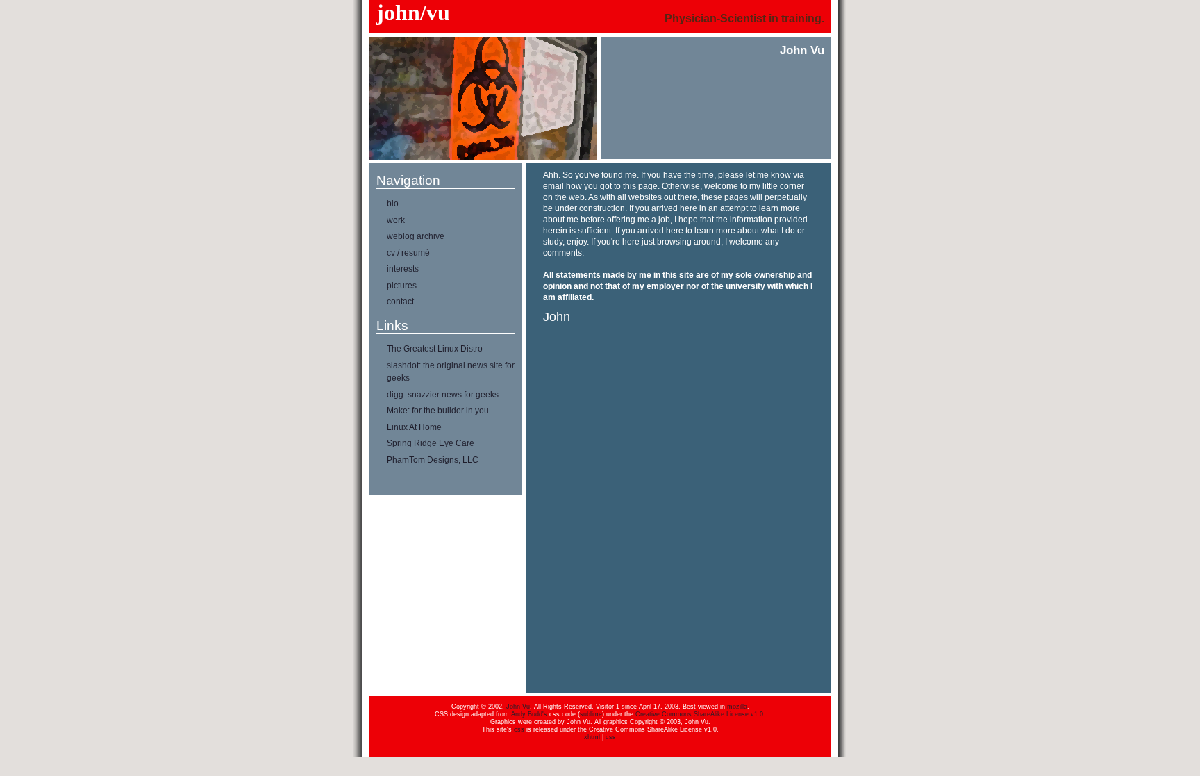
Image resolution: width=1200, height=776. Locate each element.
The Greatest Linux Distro (435, 349)
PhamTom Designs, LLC (432, 460)
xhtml (592, 737)
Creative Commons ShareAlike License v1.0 (699, 714)
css (519, 729)
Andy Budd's (529, 714)
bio (393, 203)
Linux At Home (414, 427)
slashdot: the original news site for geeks (451, 371)
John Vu (518, 706)
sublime (591, 714)
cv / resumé (408, 253)
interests (403, 269)
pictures (402, 285)
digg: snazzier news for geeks (443, 394)
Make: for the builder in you (438, 410)
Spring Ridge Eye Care (430, 443)
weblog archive (415, 236)
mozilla (737, 706)
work (396, 220)
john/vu (413, 12)
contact (400, 301)
